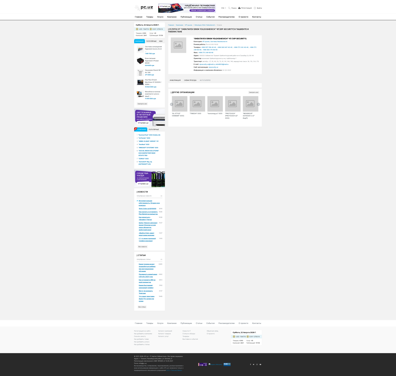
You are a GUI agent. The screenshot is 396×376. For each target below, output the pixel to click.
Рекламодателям (227, 17)
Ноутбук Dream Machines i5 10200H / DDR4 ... (153, 82)
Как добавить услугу (141, 342)
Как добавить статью (142, 344)
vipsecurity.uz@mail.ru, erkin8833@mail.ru (213, 64)
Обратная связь (212, 331)
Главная (138, 17)
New (160, 41)
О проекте (243, 17)
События (210, 17)
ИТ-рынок (188, 25)
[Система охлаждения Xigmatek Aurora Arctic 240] (140, 49)
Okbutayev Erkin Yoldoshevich (204, 25)
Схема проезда (190, 80)
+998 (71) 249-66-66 (205, 52)
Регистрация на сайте (142, 331)
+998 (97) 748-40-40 (208, 47)
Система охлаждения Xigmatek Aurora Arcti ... (153, 49)
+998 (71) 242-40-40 (241, 47)
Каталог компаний (165, 331)
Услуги (160, 17)
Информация (175, 80)
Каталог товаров (164, 334)
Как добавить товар (141, 339)
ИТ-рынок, (206, 41)
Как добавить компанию (143, 334)
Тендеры (186, 336)
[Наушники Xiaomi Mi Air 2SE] (140, 72)
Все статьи (142, 307)
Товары (149, 17)
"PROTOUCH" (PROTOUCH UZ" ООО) (231, 115)
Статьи (199, 17)
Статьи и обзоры (189, 334)
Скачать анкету (140, 336)
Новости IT (187, 331)
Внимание (139, 41)
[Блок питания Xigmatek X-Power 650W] (140, 60)
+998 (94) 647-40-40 (225, 47)
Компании (172, 17)
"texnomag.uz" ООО (214, 113)
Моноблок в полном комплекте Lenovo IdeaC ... (152, 94)
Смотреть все (253, 92)
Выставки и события (190, 339)
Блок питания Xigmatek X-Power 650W (152, 60)
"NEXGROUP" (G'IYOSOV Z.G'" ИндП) (249, 115)
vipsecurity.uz (213, 67)
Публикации (186, 17)
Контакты (256, 17)
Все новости (142, 246)
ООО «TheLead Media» (174, 370)
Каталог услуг (163, 336)
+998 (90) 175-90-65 (210, 50)
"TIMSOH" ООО (195, 113)
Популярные (151, 41)
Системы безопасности (218, 41)
